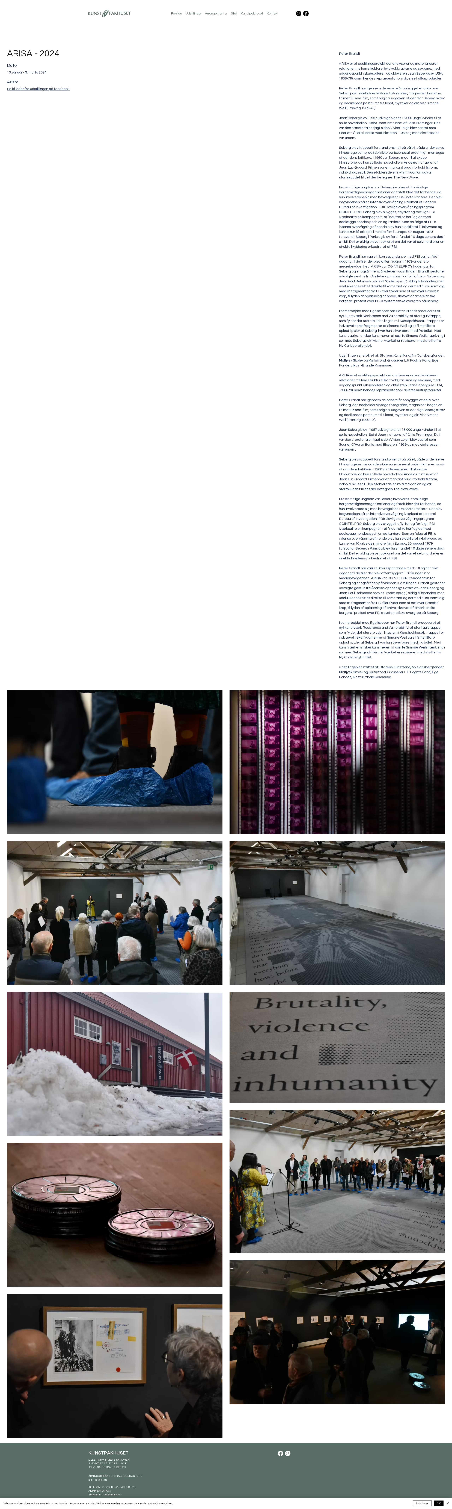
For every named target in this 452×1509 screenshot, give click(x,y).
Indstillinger (422, 1503)
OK (439, 1503)
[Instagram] (298, 13)
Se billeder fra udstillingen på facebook (38, 89)
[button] (193, 13)
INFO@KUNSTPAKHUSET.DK (107, 1467)
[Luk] (448, 1503)
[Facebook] (306, 13)
